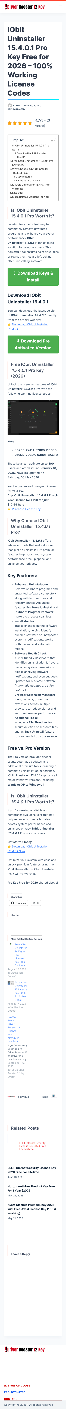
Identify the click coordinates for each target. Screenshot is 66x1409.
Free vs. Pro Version (29, 180)
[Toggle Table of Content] (51, 141)
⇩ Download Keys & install (33, 277)
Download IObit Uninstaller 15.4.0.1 (31, 155)
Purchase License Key (26, 509)
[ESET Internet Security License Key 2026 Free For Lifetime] (33, 1148)
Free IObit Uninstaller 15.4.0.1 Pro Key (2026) (33, 162)
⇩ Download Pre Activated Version (33, 344)
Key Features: (24, 176)
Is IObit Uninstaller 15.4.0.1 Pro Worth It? (30, 147)
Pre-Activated (16, 109)
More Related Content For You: (30, 196)
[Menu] (60, 6)
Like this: (17, 192)
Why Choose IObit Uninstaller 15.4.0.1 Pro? (30, 170)
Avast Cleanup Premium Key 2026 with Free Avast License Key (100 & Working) (32, 1209)
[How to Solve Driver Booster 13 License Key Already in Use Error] (19, 1046)
